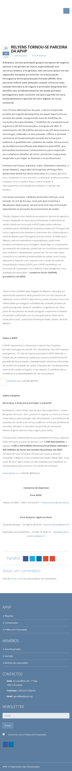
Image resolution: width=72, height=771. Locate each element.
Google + (45, 558)
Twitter (32, 558)
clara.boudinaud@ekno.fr (56, 524)
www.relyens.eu (11, 473)
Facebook (25, 558)
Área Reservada (12, 649)
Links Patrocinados (30, 766)
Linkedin (11, 744)
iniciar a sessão (18, 578)
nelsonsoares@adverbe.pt (55, 502)
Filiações (9, 616)
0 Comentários (39, 55)
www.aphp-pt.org (11, 380)
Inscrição (9, 656)
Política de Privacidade (16, 629)
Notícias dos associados (16, 663)
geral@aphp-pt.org (23, 696)
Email (52, 558)
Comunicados (20, 55)
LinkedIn (39, 558)
